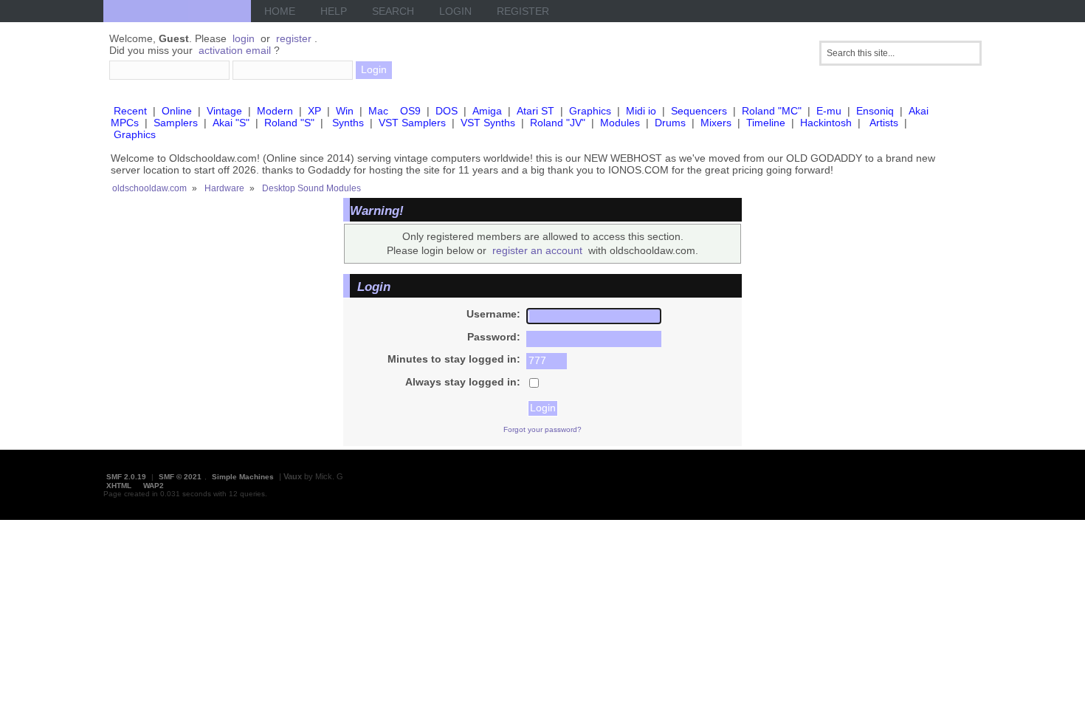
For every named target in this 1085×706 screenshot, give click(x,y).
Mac (378, 111)
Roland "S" (289, 122)
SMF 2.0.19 (126, 477)
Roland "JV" (557, 122)
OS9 (410, 111)
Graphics (590, 111)
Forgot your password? (542, 429)
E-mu (828, 111)
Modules (620, 122)
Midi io (641, 111)
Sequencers (699, 111)
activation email (235, 50)
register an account (537, 250)
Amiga (487, 111)
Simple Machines (243, 477)
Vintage (224, 111)
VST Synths (488, 122)
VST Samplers (412, 122)
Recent (130, 111)
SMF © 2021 (180, 477)
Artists (883, 122)
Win (345, 111)
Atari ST (535, 111)
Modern (275, 111)
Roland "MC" (772, 111)
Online (177, 111)
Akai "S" (231, 122)
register (293, 38)
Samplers (176, 122)
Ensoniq (875, 111)
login (243, 38)
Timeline (765, 122)
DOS (446, 111)
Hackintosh (826, 122)
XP (314, 111)
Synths (348, 122)
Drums (670, 122)
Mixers (715, 122)
